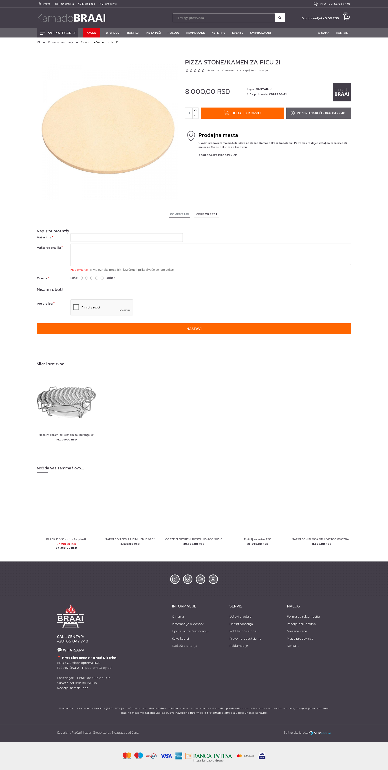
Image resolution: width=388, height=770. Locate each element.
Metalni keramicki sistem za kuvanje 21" (66, 435)
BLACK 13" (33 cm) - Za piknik (66, 539)
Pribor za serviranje (60, 42)
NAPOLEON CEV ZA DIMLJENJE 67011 (130, 539)
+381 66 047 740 (72, 641)
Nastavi (194, 329)
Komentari (179, 214)
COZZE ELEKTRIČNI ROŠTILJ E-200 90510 (194, 539)
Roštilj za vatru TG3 (257, 539)
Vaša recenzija (49, 247)
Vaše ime (44, 237)
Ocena (42, 278)
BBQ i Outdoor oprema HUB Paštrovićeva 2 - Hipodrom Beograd (87, 662)
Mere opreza (207, 214)
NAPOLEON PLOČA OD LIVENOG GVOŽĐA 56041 (321, 539)
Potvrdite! (45, 303)
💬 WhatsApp (70, 650)
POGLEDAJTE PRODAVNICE (217, 155)
